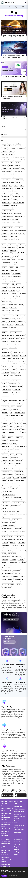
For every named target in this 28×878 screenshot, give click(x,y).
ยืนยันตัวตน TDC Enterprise (8, 525)
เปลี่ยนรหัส (23, 562)
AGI (9, 145)
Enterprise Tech (5, 284)
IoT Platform (17, 804)
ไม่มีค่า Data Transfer (6, 587)
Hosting (21, 304)
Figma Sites (20, 287)
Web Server (13, 443)
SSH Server (4, 418)
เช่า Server (16, 550)
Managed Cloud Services (16, 332)
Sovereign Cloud (14, 415)
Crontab (4, 247)
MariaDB (4, 338)
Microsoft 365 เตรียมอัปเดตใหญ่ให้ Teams (11, 344)
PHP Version (5, 375)
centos (15, 185)
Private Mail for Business (16, 386)
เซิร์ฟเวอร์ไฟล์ (4, 562)
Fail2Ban (4, 287)
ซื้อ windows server (19, 480)
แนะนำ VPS (17, 573)
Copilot (22, 241)
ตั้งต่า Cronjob (14, 488)
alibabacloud (5, 162)
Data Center (13, 250)
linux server (9, 324)
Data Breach (5, 250)
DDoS (13, 259)
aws (11, 176)
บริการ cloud (4, 508)
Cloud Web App (22, 224)
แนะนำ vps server (6, 576)
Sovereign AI (5, 415)
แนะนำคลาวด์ (15, 576)
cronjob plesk (21, 244)
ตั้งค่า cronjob (15, 485)
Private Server (17, 389)
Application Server (17, 171)
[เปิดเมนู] (25, 2)
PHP (19, 372)
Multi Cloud (15, 355)
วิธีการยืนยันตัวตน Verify (7, 536)
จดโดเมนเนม (16, 477)
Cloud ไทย (22, 233)
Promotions (17, 844)
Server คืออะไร (5, 409)
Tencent (24, 423)
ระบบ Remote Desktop (7, 528)
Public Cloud (5, 392)
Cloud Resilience (19, 216)
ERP (13, 284)
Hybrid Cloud (14, 307)
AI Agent (19, 145)
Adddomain (12, 142)
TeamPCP (17, 423)
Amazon (11, 165)
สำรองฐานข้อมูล (21, 542)
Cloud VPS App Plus (7, 808)
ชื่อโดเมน (4, 480)
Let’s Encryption (21, 321)
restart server (13, 403)
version (3, 432)
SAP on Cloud (18, 801)
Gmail (3, 296)
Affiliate (16, 849)
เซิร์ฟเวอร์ (4, 553)
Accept (4, 875)
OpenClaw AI (12, 361)
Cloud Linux (14, 205)
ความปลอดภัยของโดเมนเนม (7, 474)
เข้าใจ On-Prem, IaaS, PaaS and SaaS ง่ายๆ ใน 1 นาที (14, 118)
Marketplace (18, 852)
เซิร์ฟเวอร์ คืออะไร (12, 553)
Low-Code (17, 329)
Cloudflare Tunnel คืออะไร (8, 239)
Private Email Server (13, 383)
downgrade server (16, 273)
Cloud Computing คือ (18, 196)
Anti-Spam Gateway (14, 168)
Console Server (5, 241)
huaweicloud (5, 307)
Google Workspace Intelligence (9, 304)
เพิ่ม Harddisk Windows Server (9, 567)
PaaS (3, 363)
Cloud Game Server (7, 829)
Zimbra (12, 454)
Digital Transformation (19, 264)
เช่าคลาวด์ (24, 550)
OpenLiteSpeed (22, 361)
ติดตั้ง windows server (15, 499)
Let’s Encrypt (12, 321)
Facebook (18, 284)
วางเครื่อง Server (13, 533)
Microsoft (23, 338)
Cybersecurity (21, 247)
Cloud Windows (19, 227)
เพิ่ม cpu (4, 565)
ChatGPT (22, 185)
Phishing (13, 372)
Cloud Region (17, 213)
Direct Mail (4, 267)
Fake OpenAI (12, 287)
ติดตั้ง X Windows (6, 502)
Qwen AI (18, 392)
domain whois (14, 270)
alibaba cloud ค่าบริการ (7, 157)
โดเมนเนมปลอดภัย (6, 581)
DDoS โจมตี (20, 259)
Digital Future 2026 (6, 264)
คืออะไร (9, 477)
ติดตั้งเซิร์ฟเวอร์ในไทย (15, 505)
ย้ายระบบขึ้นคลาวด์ (6, 519)
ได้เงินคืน (18, 584)
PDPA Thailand (5, 366)
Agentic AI (19, 142)
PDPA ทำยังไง (21, 369)
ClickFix (4, 191)
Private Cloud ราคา (16, 380)
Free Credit (12, 290)
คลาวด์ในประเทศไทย (14, 468)
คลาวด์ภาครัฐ (4, 468)
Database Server (6, 259)
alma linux (18, 162)
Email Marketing (5, 281)
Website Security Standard (19, 446)
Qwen (12, 392)
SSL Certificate (18, 418)
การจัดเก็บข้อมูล (14, 457)
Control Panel (15, 241)
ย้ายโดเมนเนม (5, 522)
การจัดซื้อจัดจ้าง (5, 457)
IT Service (19, 318)
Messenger (11, 338)
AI (13, 145)
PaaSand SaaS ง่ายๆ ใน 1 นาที (13, 363)
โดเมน (22, 576)
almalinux (4, 165)
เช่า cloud (13, 548)
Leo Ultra (4, 321)
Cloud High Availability (18, 202)
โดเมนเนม (10, 579)
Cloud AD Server (6, 193)
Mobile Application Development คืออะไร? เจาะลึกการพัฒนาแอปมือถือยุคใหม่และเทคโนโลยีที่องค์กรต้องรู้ (14, 56)
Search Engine (5, 406)
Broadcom (4, 185)
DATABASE (15, 256)
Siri (11, 412)
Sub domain (5, 423)
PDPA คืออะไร (5, 369)
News (9, 358)
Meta (17, 338)
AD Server (4, 142)
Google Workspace (6, 301)
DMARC (11, 267)
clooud (9, 191)
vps (3, 434)
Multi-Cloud (23, 355)
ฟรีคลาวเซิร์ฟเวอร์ (21, 514)
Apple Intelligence (6, 171)
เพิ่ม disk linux (11, 565)
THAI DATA (4, 426)
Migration (4, 349)
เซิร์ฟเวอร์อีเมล (5, 559)
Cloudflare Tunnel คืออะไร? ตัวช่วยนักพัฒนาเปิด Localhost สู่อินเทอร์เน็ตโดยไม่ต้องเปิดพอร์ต (13, 36)
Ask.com (16, 174)
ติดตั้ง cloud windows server (8, 494)
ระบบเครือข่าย (18, 528)
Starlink (3, 420)
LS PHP (24, 329)
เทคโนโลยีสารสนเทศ (14, 562)
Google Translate (16, 298)
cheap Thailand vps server (8, 188)
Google (13, 296)
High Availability (6, 707)
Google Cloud (5, 866)
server (12, 406)
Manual (16, 854)
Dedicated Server (6, 262)
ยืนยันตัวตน (12, 522)
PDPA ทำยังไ (13, 369)
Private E (4, 383)
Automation (4, 176)
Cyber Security (11, 247)
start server (10, 420)
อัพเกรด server (15, 545)
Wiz (3, 451)
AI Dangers (12, 148)
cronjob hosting (12, 244)
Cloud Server (15, 219)
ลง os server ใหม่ (14, 531)
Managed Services (20, 335)
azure (15, 176)
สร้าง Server (20, 539)
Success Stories (18, 839)
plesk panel (18, 375)
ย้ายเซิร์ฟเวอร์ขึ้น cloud (17, 519)
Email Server (15, 281)
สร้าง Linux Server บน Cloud (8, 539)
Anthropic (4, 168)
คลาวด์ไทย (23, 468)
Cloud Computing (6, 196)
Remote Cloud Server (7, 395)
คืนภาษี (3, 477)
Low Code (13, 327)
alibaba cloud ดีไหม (18, 159)
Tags (2, 140)
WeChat (4, 449)
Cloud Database (5, 199)
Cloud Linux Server (6, 207)
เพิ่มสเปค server (16, 570)
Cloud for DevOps (6, 202)
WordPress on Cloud (7, 811)
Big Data (18, 182)
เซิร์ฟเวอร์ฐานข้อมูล (6, 556)
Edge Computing (17, 276)
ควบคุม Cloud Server (6, 471)
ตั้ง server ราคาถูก (6, 485)
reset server (4, 403)
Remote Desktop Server (20, 395)
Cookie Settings (12, 875)
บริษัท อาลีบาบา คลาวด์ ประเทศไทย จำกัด (10, 511)
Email (3, 279)
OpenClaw (4, 361)
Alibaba (11, 151)
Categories (4, 134)
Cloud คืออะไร (5, 233)
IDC (18, 310)
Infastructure (5, 313)
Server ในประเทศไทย (15, 409)
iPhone (13, 318)
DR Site (3, 276)
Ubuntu (24, 429)
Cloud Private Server (7, 213)
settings (16, 873)
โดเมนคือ (4, 579)
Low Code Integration (7, 329)
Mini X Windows (5, 352)
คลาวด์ (3, 463)
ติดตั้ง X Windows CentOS (18, 502)
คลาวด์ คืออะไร (10, 463)
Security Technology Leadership (11, 730)
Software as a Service (20, 412)
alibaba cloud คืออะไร (20, 157)
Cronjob (4, 244)
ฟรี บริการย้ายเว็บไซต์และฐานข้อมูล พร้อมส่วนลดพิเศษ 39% (12, 97)
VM (19, 432)
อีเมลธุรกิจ (23, 545)
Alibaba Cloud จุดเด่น (7, 159)
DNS (17, 267)
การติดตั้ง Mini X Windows (8, 460)
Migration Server (13, 349)
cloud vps (13, 224)
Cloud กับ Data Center (20, 230)
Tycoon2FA (17, 429)
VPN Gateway (18, 806)
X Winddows (5, 454)
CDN (10, 185)
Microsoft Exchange (6, 346)
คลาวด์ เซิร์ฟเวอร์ (19, 463)
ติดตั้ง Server (5, 499)
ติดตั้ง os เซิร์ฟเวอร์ (17, 497)
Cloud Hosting (5, 205)
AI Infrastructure (21, 148)
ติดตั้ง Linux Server (6, 497)
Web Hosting (5, 443)
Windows (10, 449)
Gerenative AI (14, 293)
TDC (11, 423)
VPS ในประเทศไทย (14, 440)
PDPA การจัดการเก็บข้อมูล (16, 366)
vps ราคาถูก (4, 440)
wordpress (8, 451)
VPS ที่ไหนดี (10, 437)
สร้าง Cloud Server (19, 536)
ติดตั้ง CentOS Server (7, 491)
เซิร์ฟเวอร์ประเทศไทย (16, 556)
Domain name (5, 270)
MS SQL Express (6, 355)
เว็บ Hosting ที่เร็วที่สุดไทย (7, 573)
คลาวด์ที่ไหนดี (15, 466)
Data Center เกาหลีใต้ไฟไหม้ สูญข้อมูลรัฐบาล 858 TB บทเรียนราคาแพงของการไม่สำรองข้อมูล (14, 253)
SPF (22, 415)
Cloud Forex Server (7, 822)
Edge (9, 276)
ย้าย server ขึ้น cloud (13, 516)
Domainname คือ (6, 273)
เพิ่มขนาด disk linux (6, 570)
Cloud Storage (5, 224)
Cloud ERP (14, 199)
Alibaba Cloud (5, 857)
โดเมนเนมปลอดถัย (19, 579)
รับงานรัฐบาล (4, 531)
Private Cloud (14, 378)
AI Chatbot (4, 148)
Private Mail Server (6, 389)
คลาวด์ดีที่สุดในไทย (6, 466)
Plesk (11, 375)
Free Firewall (20, 682)
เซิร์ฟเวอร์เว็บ (21, 559)
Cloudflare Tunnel (13, 236)
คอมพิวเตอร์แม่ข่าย (20, 474)
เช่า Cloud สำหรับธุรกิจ (7, 550)
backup (21, 176)
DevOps (15, 262)
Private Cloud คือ (6, 380)
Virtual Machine (11, 432)
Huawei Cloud (5, 864)
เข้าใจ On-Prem (5, 548)
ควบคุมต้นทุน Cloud (18, 471)
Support (16, 847)
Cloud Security (5, 219)
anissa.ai (17, 165)
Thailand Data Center (7, 429)
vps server (8, 434)
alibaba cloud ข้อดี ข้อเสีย (7, 154)
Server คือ (19, 406)
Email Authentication (12, 279)
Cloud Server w (5, 222)
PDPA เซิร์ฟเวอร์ (5, 372)
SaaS (20, 403)
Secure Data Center (7, 664)
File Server (4, 290)
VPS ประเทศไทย (19, 437)
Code (17, 239)
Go (8, 296)
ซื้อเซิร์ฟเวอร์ (13, 483)
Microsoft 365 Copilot (16, 341)
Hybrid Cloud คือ (6, 310)
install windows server (7, 315)
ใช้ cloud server (15, 581)
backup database (6, 179)
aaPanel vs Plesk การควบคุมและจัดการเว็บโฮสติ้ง (14, 77)
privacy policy (5, 378)
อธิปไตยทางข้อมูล (5, 545)
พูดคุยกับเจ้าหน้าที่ (20, 7)
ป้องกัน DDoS (13, 514)
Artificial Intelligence (7, 174)
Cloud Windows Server (7, 230)
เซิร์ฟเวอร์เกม (13, 559)
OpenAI (23, 358)
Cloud (15, 191)
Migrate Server (17, 346)
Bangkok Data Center (18, 179)
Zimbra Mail (19, 454)
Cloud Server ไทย (16, 222)
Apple (22, 168)
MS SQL (21, 352)
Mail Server (4, 332)
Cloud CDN (15, 193)
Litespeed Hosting (19, 324)
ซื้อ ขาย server (5, 483)
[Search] (25, 130)
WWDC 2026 (17, 451)
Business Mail (18, 814)
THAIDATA (11, 426)
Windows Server (19, 449)
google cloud (20, 296)
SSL (11, 418)
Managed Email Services (8, 335)
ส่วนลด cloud (5, 542)
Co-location (17, 832)
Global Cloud (23, 293)
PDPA (24, 363)
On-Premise (16, 358)
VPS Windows (17, 434)
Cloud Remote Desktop (7, 216)
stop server (18, 420)
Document (17, 842)
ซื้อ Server (10, 480)
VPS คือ (3, 437)
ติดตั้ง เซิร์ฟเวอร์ (5, 505)
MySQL (3, 358)
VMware (24, 432)
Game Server (5, 293)
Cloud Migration (17, 207)
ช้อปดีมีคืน (23, 477)
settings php (5, 412)
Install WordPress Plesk (20, 315)
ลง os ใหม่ (22, 531)
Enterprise (23, 281)
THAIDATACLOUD (21, 426)
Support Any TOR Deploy (9, 751)
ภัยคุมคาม (4, 516)
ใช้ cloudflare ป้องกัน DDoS (8, 584)
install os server (14, 313)
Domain (22, 267)
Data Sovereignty (6, 256)
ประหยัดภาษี (4, 514)
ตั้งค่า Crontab (5, 488)
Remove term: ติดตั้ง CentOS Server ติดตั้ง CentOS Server (13, 401)
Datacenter (4, 855)
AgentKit (4, 145)
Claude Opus (20, 188)
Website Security (6, 446)
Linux (3, 324)
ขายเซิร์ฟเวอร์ (19, 460)
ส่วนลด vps (12, 542)
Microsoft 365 (5, 341)
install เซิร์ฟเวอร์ (5, 318)
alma (12, 162)
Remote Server (5, 397)
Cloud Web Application (7, 227)
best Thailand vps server (8, 182)
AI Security (4, 151)
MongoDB (14, 352)
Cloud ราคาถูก (14, 233)
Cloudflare (4, 236)
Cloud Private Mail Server (8, 210)
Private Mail (5, 386)
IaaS (13, 310)
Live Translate (5, 327)
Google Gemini (5, 298)
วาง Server (4, 533)
